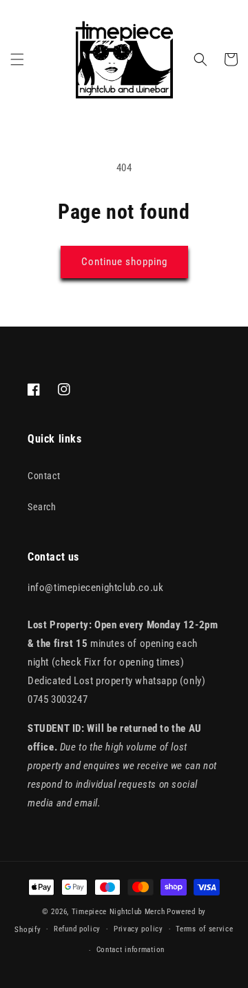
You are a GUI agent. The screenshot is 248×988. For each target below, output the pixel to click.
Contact (44, 475)
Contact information (130, 949)
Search (42, 506)
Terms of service (204, 928)
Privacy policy (138, 928)
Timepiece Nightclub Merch (118, 911)
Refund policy (77, 928)
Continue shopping (124, 261)
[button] (17, 59)
